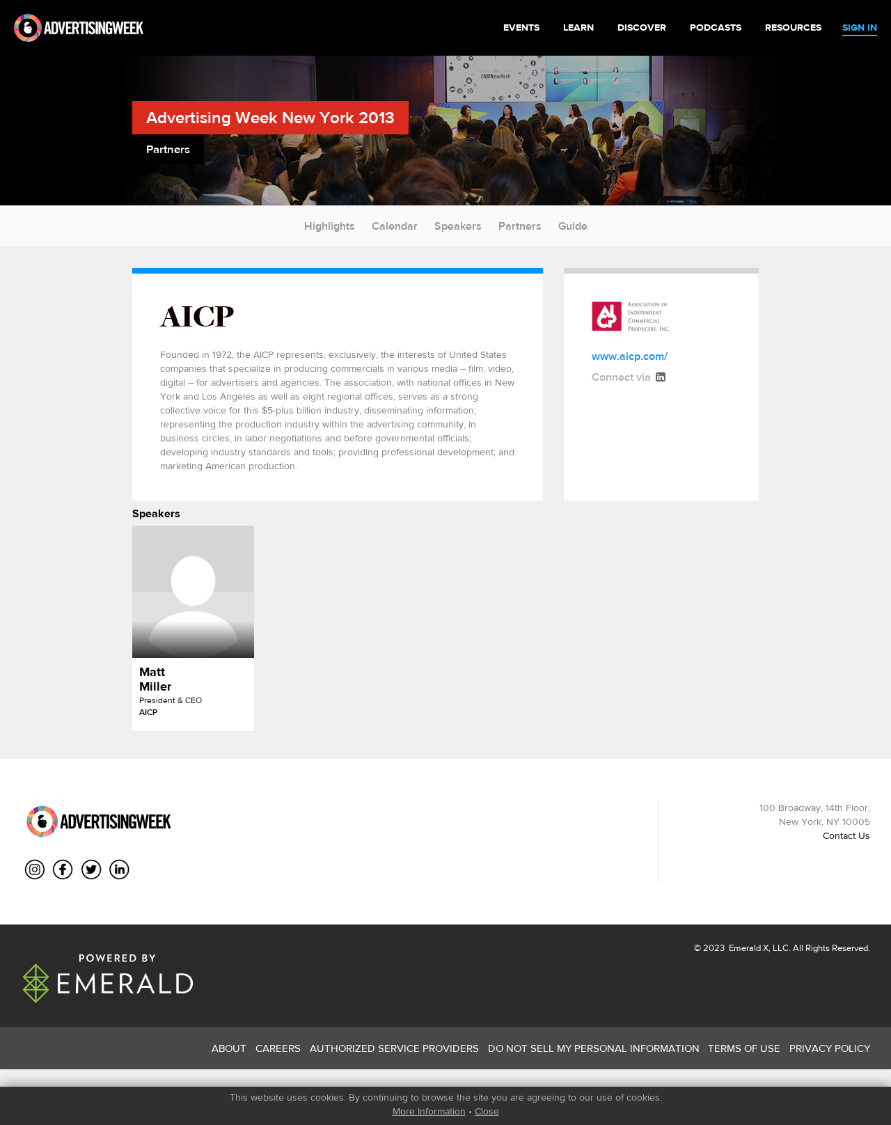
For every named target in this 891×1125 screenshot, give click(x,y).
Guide (573, 226)
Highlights (329, 226)
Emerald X (747, 948)
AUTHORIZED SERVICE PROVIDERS (394, 1048)
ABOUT (229, 1048)
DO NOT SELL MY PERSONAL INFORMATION (594, 1048)
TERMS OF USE (744, 1048)
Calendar (395, 226)
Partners (520, 226)
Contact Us (846, 835)
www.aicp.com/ (630, 356)
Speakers (458, 226)
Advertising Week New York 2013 (270, 117)
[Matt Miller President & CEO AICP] (193, 592)
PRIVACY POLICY (829, 1048)
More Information (429, 1111)
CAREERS (278, 1048)
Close (487, 1111)
